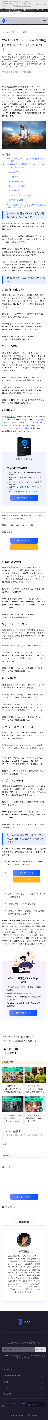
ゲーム (10, 86)
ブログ (13, 32)
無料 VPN (11, 416)
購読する (39, 1349)
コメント (6, 1166)
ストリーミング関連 (11, 1070)
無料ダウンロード (24, 498)
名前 (5, 1144)
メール (6, 1155)
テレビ (28, 1070)
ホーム (5, 32)
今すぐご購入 (24, 547)
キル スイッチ (32, 422)
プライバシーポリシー (10, 1403)
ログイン (7, 12)
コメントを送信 (24, 1196)
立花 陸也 (6, 72)
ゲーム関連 (23, 32)
